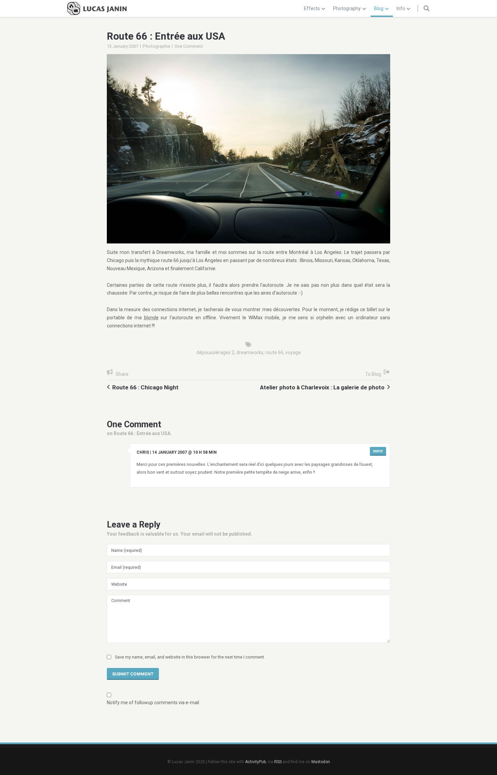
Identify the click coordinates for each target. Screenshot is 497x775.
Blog (378, 8)
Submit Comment (132, 673)
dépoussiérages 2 (215, 352)
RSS (278, 761)
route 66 (274, 352)
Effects (312, 8)
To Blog (373, 374)
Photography (347, 8)
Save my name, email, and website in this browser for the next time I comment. (190, 657)
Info (401, 8)
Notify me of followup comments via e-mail (153, 702)
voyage (293, 352)
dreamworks (249, 352)
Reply (378, 451)
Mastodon (320, 761)
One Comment (188, 46)
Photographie (156, 46)
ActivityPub (255, 761)
